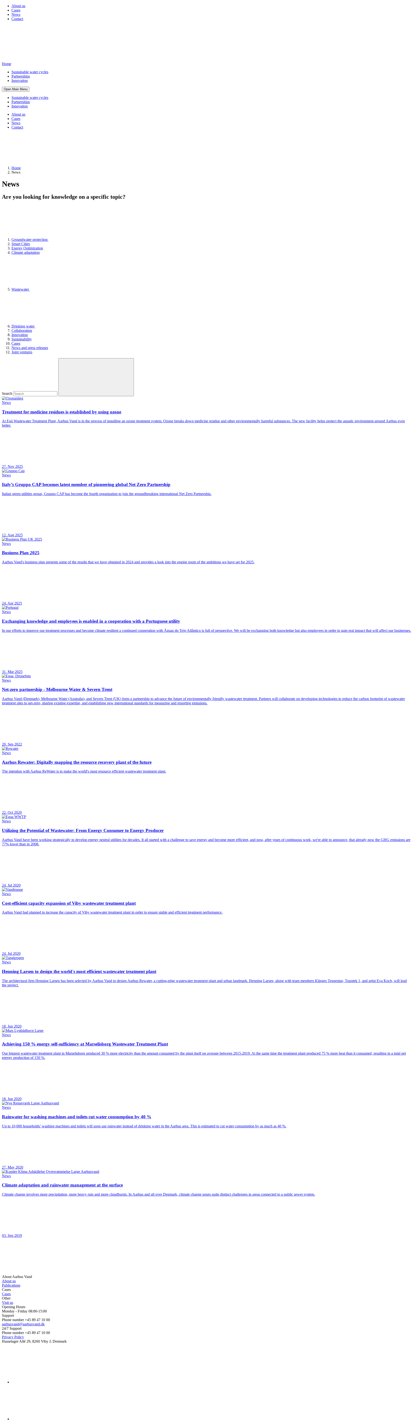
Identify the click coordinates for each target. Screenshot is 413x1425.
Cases (15, 10)
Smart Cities (20, 244)
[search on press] (96, 377)
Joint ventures (21, 352)
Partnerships (20, 76)
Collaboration (21, 330)
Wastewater (20, 289)
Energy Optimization (27, 248)
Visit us (7, 1303)
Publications (11, 1285)
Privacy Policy (13, 1337)
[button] (15, 89)
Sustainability (21, 339)
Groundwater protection (30, 240)
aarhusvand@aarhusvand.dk (23, 1324)
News (15, 14)
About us (18, 6)
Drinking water (23, 326)
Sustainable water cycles (29, 72)
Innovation (19, 81)
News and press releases (29, 348)
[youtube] (47, 1419)
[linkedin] (47, 1382)
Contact (17, 19)
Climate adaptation (25, 252)
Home (16, 168)
